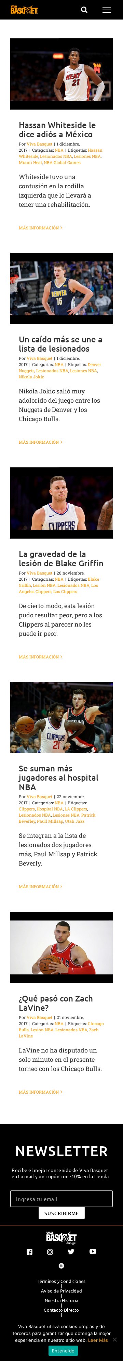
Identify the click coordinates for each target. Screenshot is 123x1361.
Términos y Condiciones (61, 1281)
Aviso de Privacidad (61, 1290)
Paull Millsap (50, 821)
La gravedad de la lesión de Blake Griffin (61, 558)
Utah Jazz (74, 821)
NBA (59, 150)
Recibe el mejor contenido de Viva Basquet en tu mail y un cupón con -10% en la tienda (60, 1173)
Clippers (27, 808)
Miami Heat (30, 162)
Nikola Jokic (31, 376)
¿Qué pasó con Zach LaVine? (56, 1003)
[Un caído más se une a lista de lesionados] (61, 288)
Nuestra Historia (61, 1300)
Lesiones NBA (87, 156)
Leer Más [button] (98, 1340)
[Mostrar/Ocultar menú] (108, 10)
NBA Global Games (62, 162)
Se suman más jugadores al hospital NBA (58, 777)
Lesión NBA (44, 585)
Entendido (63, 1350)
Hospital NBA (50, 808)
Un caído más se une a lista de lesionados (60, 344)
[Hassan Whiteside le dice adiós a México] (61, 74)
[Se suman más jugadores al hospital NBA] (61, 717)
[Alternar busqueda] (84, 9)
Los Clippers (65, 591)
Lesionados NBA (56, 156)
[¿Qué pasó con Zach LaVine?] (61, 947)
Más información (39, 227)
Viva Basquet (39, 144)
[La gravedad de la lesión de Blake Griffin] (61, 503)
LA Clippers (76, 808)
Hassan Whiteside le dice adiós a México (57, 129)
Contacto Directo (61, 1310)
